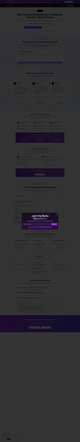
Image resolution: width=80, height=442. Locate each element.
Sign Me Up (54, 224)
